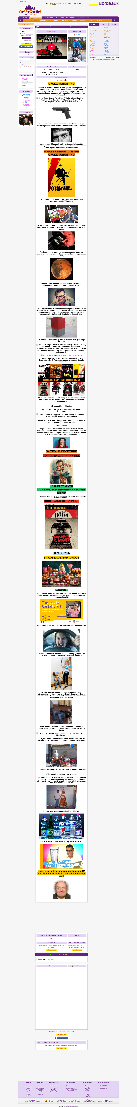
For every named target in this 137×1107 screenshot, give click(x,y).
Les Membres (48, 18)
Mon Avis (87, 1093)
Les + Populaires (53, 20)
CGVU (28, 1090)
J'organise (87, 1090)
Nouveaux (53, 1090)
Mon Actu (87, 1088)
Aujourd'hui (43, 20)
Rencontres (87, 1094)
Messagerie (87, 1087)
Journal (87, 1091)
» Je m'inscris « (94, 4)
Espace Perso (71, 18)
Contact (28, 1094)
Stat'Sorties (99, 20)
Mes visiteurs (103, 1087)
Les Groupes (59, 18)
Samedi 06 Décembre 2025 (51, 70)
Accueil (28, 1085)
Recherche (74, 20)
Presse (28, 1091)
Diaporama (64, 20)
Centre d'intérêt (70, 1090)
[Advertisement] (82, 10)
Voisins (114, 24)
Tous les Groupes (70, 1085)
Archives (90, 20)
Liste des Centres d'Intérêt (70, 1089)
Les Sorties (35, 18)
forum (117, 57)
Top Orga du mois (26, 75)
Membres (93, 24)
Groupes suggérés (70, 1088)
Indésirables (88, 1096)
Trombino (53, 1088)
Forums (28, 1088)
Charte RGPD (28, 1089)
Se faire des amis (54, 1085)
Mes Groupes (70, 1087)
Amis (103, 24)
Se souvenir (27, 41)
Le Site (25, 18)
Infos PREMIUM (103, 1085)
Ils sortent (53, 1089)
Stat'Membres (53, 1093)
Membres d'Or (53, 1091)
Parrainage (87, 1085)
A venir (35, 20)
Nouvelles (82, 20)
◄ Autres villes (22, 1)
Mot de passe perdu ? (26, 35)
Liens (28, 1093)
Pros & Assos (28, 1087)
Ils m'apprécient (103, 1088)
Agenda (87, 1089)
